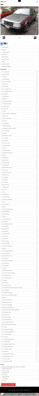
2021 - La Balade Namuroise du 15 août (19, 356)
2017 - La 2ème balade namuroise (19, 277)
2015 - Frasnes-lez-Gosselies (19, 243)
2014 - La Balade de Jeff (19, 204)
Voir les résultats (11, 384)
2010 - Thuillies (19, 111)
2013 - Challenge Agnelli (19, 194)
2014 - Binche (19, 206)
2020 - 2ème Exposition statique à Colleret (19, 339)
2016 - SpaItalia (19, 268)
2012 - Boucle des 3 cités (19, 174)
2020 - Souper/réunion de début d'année (19, 329)
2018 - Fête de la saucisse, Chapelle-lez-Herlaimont (19, 295)
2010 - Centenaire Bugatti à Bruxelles (19, 91)
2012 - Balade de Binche (19, 157)
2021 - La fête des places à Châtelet (19, 361)
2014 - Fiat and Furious (19, 221)
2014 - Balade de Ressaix (19, 214)
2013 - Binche (19, 192)
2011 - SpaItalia (19, 147)
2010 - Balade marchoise (19, 74)
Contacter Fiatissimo (4, 54)
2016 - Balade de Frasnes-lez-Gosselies (19, 260)
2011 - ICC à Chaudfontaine (19, 130)
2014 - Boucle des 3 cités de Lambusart (19, 209)
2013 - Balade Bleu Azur (19, 187)
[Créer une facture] (34, 394)
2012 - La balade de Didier (19, 162)
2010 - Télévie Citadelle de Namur (19, 101)
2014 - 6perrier (19, 216)
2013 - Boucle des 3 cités (19, 184)
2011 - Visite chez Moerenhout (19, 145)
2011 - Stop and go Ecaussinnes (19, 150)
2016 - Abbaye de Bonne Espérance (19, 270)
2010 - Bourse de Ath (19, 84)
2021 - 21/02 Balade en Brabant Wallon (19, 346)
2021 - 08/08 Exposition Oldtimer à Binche (19, 353)
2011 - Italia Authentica (19, 140)
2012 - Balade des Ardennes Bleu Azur (19, 152)
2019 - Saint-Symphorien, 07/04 (19, 312)
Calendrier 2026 (4, 49)
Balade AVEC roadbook (5, 370)
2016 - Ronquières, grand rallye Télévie (19, 250)
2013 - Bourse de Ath (19, 182)
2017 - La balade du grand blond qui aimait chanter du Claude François (19, 287)
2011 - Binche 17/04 (19, 120)
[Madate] (12, 394)
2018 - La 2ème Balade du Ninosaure (19, 292)
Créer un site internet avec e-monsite (13, 390)
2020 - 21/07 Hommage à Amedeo (19, 334)
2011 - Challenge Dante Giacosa (19, 125)
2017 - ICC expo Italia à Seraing (19, 285)
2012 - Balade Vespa (19, 179)
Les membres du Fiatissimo (5, 52)
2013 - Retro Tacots (19, 189)
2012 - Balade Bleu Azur (19, 160)
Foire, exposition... (5, 374)
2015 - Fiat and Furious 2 (19, 231)
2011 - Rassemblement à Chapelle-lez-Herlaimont (19, 128)
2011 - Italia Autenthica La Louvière (19, 135)
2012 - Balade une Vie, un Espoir (19, 172)
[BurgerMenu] (37, 2)
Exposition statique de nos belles (7, 368)
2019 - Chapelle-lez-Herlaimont (19, 317)
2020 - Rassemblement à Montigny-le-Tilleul (19, 344)
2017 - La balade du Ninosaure (19, 275)
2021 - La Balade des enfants (19, 358)
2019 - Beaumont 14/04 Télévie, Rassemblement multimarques (19, 309)
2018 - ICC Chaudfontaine (19, 290)
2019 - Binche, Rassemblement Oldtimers (19, 322)
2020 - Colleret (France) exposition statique (19, 331)
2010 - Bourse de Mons (19, 86)
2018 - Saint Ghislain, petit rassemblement (19, 307)
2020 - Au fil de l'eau (19, 336)
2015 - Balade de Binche (19, 226)
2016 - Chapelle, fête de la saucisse (19, 255)
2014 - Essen (19, 201)
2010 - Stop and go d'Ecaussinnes (19, 103)
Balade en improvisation (5, 376)
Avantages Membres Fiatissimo (6, 66)
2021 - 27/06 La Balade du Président (19, 349)
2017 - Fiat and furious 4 (19, 282)
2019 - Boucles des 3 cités (19, 314)
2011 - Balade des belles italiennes (19, 118)
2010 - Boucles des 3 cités (19, 71)
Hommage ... (3, 61)
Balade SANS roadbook (5, 372)
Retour (19, 37)
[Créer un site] (4, 394)
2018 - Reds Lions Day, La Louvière (19, 302)
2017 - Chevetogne (19, 280)
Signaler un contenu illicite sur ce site (25, 390)
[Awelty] (27, 394)
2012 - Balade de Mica (19, 177)
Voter (4, 384)
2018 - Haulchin (19, 297)
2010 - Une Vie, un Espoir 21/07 (19, 81)
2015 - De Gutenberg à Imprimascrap (19, 223)
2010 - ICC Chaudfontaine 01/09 (19, 89)
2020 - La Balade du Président (19, 341)
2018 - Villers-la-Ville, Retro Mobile (19, 304)
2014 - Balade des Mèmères (19, 211)
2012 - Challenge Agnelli (19, 165)
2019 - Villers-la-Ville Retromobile (19, 319)
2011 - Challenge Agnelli (19, 123)
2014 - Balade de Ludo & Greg (19, 219)
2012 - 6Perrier (19, 155)
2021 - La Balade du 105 (19, 351)
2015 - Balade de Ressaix (19, 228)
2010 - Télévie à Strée (19, 108)
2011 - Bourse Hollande (19, 138)
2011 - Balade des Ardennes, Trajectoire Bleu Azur (19, 113)
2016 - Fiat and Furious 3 (19, 258)
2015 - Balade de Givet (19, 238)
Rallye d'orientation (5, 378)
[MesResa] (19, 394)
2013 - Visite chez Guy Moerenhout (19, 199)
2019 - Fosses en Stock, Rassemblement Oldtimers (19, 324)
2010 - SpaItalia (19, 98)
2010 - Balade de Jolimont (19, 79)
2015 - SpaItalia (19, 248)
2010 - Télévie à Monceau (19, 106)
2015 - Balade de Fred (19, 236)
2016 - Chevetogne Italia (19, 265)
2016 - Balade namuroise (19, 263)
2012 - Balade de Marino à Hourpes (19, 167)
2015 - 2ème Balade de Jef (19, 233)
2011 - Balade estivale (19, 116)
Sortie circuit (4, 380)
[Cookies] (2, 394)
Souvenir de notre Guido (5, 59)
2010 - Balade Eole (19, 76)
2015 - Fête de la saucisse (19, 241)
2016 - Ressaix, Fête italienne (19, 253)
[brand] (3, 2)
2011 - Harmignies (19, 133)
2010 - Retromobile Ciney (19, 96)
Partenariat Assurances (5, 47)
